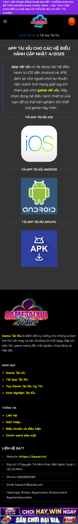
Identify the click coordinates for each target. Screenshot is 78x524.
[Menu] (5, 21)
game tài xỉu (48, 90)
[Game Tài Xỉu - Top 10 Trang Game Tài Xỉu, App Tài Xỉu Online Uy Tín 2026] (39, 21)
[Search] (72, 21)
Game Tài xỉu (15, 373)
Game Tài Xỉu (27, 35)
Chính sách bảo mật (21, 435)
